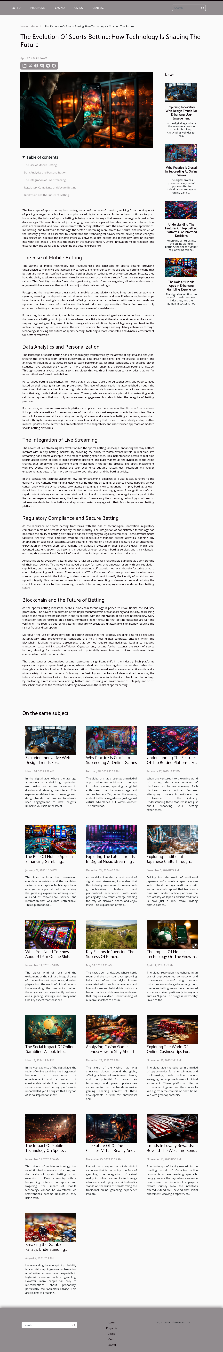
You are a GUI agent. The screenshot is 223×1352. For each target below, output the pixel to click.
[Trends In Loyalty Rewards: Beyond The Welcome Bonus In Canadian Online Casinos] (172, 1128)
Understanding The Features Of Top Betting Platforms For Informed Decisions (181, 229)
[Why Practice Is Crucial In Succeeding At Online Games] (181, 153)
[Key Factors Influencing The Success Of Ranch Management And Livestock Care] (111, 934)
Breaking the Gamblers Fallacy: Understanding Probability (45, 1249)
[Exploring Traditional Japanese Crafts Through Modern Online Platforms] (172, 839)
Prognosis (37, 8)
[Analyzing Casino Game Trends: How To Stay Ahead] (111, 1029)
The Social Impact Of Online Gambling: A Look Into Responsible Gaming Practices (49, 1054)
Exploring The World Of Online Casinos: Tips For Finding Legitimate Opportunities (167, 1054)
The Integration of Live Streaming (45, 180)
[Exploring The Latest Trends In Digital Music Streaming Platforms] (111, 839)
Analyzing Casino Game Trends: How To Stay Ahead (110, 1049)
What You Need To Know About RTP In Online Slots (47, 954)
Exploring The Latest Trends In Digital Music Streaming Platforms (110, 861)
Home (24, 26)
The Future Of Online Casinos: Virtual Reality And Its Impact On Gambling (110, 1150)
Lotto (16, 8)
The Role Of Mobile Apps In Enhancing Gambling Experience (181, 285)
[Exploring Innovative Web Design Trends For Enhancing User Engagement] (181, 92)
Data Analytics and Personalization (45, 172)
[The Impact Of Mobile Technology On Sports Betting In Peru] (50, 1128)
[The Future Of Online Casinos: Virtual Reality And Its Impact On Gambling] (111, 1128)
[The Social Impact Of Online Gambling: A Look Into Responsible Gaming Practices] (50, 1029)
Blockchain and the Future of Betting (46, 195)
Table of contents (42, 157)
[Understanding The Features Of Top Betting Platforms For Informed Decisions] (181, 210)
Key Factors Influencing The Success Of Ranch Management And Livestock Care (110, 959)
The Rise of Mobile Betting (40, 165)
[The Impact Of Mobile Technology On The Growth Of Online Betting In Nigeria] (172, 934)
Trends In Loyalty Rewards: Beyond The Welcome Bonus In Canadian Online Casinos (172, 1150)
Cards (78, 8)
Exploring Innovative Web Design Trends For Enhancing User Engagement (181, 112)
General (98, 8)
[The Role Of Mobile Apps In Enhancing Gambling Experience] (181, 267)
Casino (60, 8)
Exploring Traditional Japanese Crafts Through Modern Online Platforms (169, 861)
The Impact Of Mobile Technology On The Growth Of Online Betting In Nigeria (171, 956)
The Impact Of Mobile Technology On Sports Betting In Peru (44, 1150)
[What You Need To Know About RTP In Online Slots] (50, 934)
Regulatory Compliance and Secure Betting (50, 187)
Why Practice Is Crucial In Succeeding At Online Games (181, 171)
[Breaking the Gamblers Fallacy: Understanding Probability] (50, 1227)
